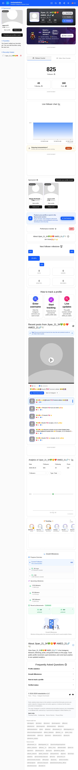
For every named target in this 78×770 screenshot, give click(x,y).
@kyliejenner (30, 726)
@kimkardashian (51, 726)
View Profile (69, 13)
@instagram (30, 723)
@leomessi (47, 723)
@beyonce (61, 726)
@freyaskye (46, 759)
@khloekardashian (32, 729)
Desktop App (41, 715)
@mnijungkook (31, 762)
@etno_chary (68, 732)
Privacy (34, 696)
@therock (64, 723)
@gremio (63, 753)
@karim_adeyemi (32, 753)
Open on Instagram (51, 393)
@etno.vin (40, 735)
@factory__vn (59, 732)
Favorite (69, 17)
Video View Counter (65, 58)
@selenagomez (56, 723)
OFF (71, 229)
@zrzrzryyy (71, 753)
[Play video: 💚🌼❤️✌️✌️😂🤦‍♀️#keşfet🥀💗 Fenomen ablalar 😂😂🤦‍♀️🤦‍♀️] (51, 360)
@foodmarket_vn (57, 729)
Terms (29, 696)
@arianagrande (41, 726)
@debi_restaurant (43, 753)
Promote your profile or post (12, 35)
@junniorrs (48, 735)
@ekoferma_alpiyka (32, 738)
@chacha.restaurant (42, 762)
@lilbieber (47, 729)
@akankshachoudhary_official (58, 762)
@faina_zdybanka (48, 732)
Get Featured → (68, 218)
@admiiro (29, 756)
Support (68, 148)
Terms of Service (50, 715)
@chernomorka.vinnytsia (33, 759)
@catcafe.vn (42, 765)
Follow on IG (17, 30)
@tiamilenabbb (31, 735)
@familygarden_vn (69, 729)
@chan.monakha (63, 759)
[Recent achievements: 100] (49, 609)
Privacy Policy (59, 715)
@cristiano (38, 723)
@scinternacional (31, 765)
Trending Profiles (32, 715)
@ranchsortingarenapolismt (34, 732)
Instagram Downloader (43, 696)
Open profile (7, 30)
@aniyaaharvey (54, 753)
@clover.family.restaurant (41, 756)
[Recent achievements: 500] (72, 609)
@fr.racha (52, 756)
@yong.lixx (66, 735)
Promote (68, 20)
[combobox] (38, 473)
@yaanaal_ (54, 759)
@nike (41, 729)
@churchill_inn (61, 756)
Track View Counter (38, 393)
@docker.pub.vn (57, 735)
